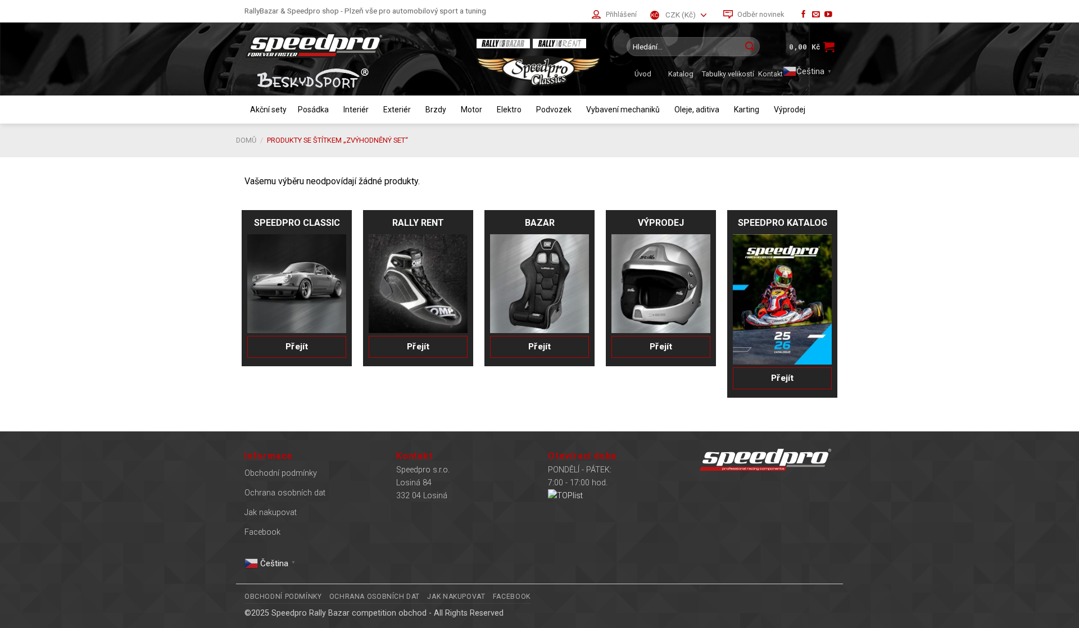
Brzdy (435, 109)
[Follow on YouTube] (828, 15)
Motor (471, 109)
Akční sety (268, 109)
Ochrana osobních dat (284, 493)
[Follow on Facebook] (804, 15)
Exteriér (397, 109)
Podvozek (554, 109)
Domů (246, 140)
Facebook (262, 532)
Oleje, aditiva (696, 109)
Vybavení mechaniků (623, 109)
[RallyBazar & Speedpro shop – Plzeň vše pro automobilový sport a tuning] (351, 45)
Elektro (509, 109)
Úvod (642, 74)
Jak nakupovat (270, 512)
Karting (746, 109)
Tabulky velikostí (728, 74)
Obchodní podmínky (280, 473)
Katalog (680, 74)
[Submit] (749, 46)
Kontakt (770, 74)
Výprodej (789, 109)
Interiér (356, 109)
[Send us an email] (816, 15)
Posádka (313, 109)
